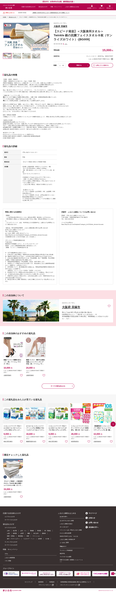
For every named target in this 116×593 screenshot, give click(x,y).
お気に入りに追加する (102, 65)
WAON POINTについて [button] (112, 59)
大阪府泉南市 (97, 441)
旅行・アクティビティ (13, 538)
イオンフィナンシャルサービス (69, 585)
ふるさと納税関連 (10, 557)
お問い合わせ (93, 522)
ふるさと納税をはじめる (72, 6)
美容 (28, 536)
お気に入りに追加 (109, 305)
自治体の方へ (93, 527)
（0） (66, 44)
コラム (6, 553)
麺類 (28, 533)
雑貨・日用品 (11, 536)
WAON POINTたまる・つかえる (69, 536)
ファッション (36, 536)
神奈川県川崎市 (8, 441)
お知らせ (92, 518)
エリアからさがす (10, 516)
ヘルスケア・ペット (29, 538)
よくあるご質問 (64, 542)
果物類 (32, 530)
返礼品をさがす (43, 6)
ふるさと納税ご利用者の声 (67, 539)
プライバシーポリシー (45, 585)
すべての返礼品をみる (58, 386)
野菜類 (39, 530)
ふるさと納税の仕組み (66, 523)
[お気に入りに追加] (109, 305)
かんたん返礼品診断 (65, 533)
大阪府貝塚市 (7, 375)
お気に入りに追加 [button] (21, 375)
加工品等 (36, 533)
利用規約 (51, 582)
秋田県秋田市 (75, 441)
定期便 (40, 538)
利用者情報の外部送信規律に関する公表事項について (75, 582)
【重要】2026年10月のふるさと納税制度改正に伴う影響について (50, 12)
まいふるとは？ (64, 527)
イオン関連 (8, 560)
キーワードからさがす (11, 519)
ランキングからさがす (11, 542)
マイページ (93, 513)
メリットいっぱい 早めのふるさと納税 (71, 530)
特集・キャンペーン (56, 6)
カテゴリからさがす (10, 527)
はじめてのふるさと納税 (67, 520)
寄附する (79, 65)
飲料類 (15, 533)
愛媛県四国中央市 (31, 441)
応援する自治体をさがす (29, 6)
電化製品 (20, 536)
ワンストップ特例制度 (66, 550)
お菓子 (22, 533)
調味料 (44, 533)
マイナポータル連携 (65, 556)
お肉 (8, 530)
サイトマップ (28, 582)
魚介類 (15, 530)
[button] (113, 424)
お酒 (8, 533)
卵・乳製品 (47, 530)
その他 (47, 538)
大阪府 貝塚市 (60, 26)
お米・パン (23, 530)
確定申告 (62, 553)
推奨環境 (40, 582)
